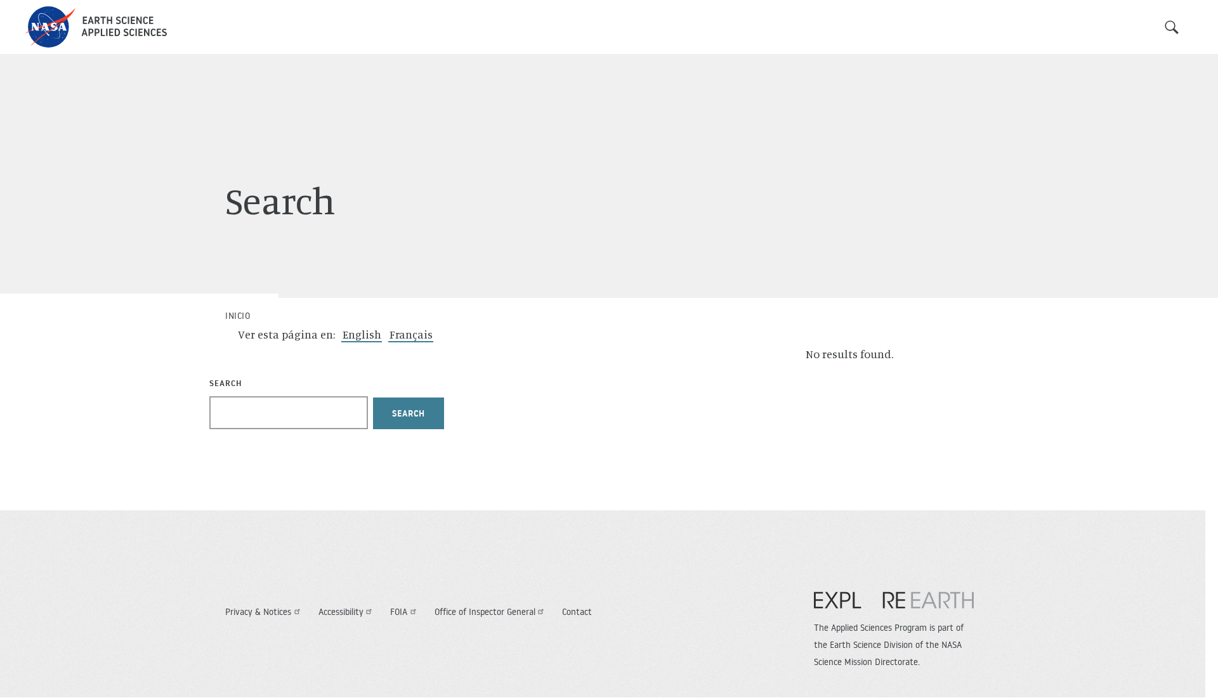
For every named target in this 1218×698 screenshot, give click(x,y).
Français (411, 334)
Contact (577, 611)
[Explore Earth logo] (894, 606)
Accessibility (340, 611)
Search (1172, 27)
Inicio (237, 315)
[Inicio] (96, 27)
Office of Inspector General (485, 611)
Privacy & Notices (258, 611)
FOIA (398, 611)
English (362, 334)
